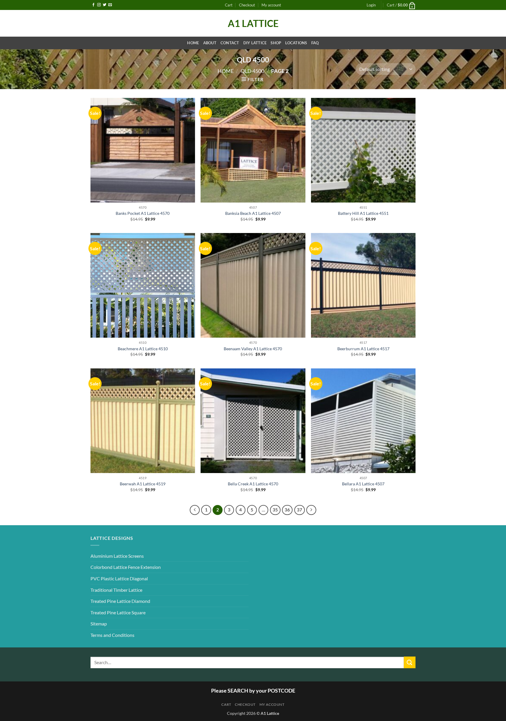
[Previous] (195, 510)
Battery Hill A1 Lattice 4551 (363, 213)
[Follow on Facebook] (93, 5)
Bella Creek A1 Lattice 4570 (253, 483)
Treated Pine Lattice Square (118, 612)
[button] (371, 5)
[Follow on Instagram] (99, 5)
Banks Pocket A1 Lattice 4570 (143, 213)
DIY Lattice (255, 42)
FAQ (315, 42)
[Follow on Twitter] (104, 5)
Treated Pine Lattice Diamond (120, 601)
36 (287, 509)
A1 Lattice (253, 23)
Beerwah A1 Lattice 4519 (142, 483)
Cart (229, 5)
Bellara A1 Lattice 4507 (363, 483)
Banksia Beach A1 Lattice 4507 (253, 213)
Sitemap (98, 623)
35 (275, 509)
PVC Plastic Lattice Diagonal (119, 578)
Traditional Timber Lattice (116, 590)
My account (271, 5)
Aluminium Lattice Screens (117, 556)
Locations (296, 42)
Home (193, 42)
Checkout (247, 5)
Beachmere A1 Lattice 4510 (143, 348)
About (209, 42)
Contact (229, 42)
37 (299, 509)
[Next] (311, 510)
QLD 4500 (252, 71)
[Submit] (410, 662)
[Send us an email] (110, 5)
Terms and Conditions (112, 635)
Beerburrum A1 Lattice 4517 (363, 348)
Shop (276, 42)
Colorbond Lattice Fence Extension (125, 567)
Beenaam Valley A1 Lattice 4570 (253, 348)
